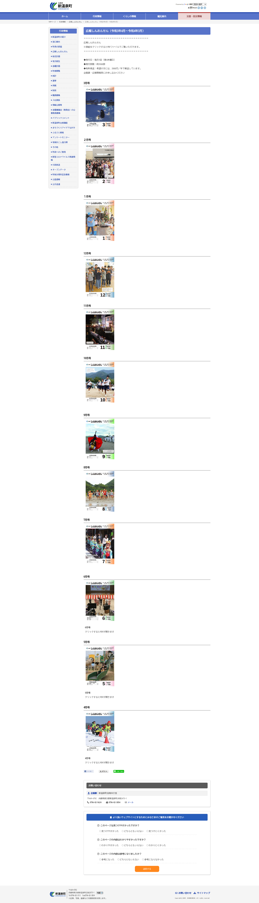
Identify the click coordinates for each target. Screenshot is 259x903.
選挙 (54, 81)
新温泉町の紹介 (59, 37)
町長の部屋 (57, 47)
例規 (54, 86)
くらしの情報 (129, 16)
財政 (54, 90)
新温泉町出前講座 (60, 123)
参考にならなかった (154, 859)
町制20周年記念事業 (60, 175)
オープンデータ (59, 170)
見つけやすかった (110, 831)
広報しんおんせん (75, 22)
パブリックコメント (60, 118)
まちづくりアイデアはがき (63, 128)
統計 (54, 76)
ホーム (65, 16)
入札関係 (56, 100)
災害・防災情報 (194, 16)
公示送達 (56, 184)
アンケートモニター (60, 137)
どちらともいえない (133, 831)
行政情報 (97, 16)
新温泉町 (61, 6)
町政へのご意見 (59, 152)
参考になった (107, 859)
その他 (55, 147)
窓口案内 (56, 42)
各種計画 (56, 66)
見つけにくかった (157, 831)
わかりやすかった (110, 845)
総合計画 (56, 56)
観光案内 (162, 16)
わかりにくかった (157, 845)
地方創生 (56, 61)
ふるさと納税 (58, 133)
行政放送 (56, 165)
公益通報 (56, 179)
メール (130, 802)
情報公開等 (57, 105)
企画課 (94, 793)
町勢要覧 (56, 71)
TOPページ (52, 22)
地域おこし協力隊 (60, 142)
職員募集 (56, 95)
